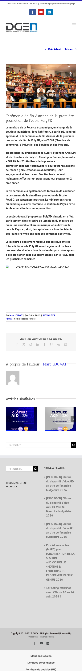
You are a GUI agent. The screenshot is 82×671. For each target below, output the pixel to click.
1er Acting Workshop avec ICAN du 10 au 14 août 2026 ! (60, 592)
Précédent (54, 49)
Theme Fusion (47, 636)
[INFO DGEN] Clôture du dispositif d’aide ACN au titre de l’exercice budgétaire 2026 (59, 506)
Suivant (68, 49)
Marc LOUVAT (16, 315)
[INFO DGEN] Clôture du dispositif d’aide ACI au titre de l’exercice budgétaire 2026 (59, 530)
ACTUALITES (49, 315)
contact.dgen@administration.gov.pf (57, 3)
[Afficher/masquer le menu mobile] (74, 25)
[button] (8, 419)
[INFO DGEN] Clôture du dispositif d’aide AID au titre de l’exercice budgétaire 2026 (60, 483)
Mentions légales (41, 655)
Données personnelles (41, 662)
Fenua (9, 318)
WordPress (33, 636)
